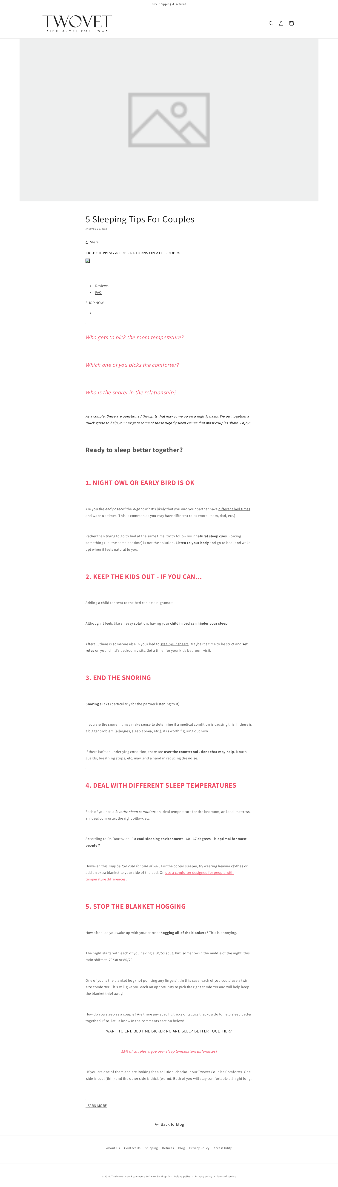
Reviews (102, 285)
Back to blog (172, 1124)
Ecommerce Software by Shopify (150, 1176)
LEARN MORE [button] (96, 1105)
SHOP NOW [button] (95, 302)
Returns (168, 1148)
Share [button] (94, 242)
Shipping (151, 1148)
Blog (181, 1148)
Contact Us (132, 1148)
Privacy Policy (199, 1148)
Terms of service (226, 1176)
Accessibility (223, 1148)
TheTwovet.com (120, 1176)
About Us (113, 1148)
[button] (271, 23)
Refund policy (182, 1176)
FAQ (98, 292)
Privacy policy (203, 1176)
